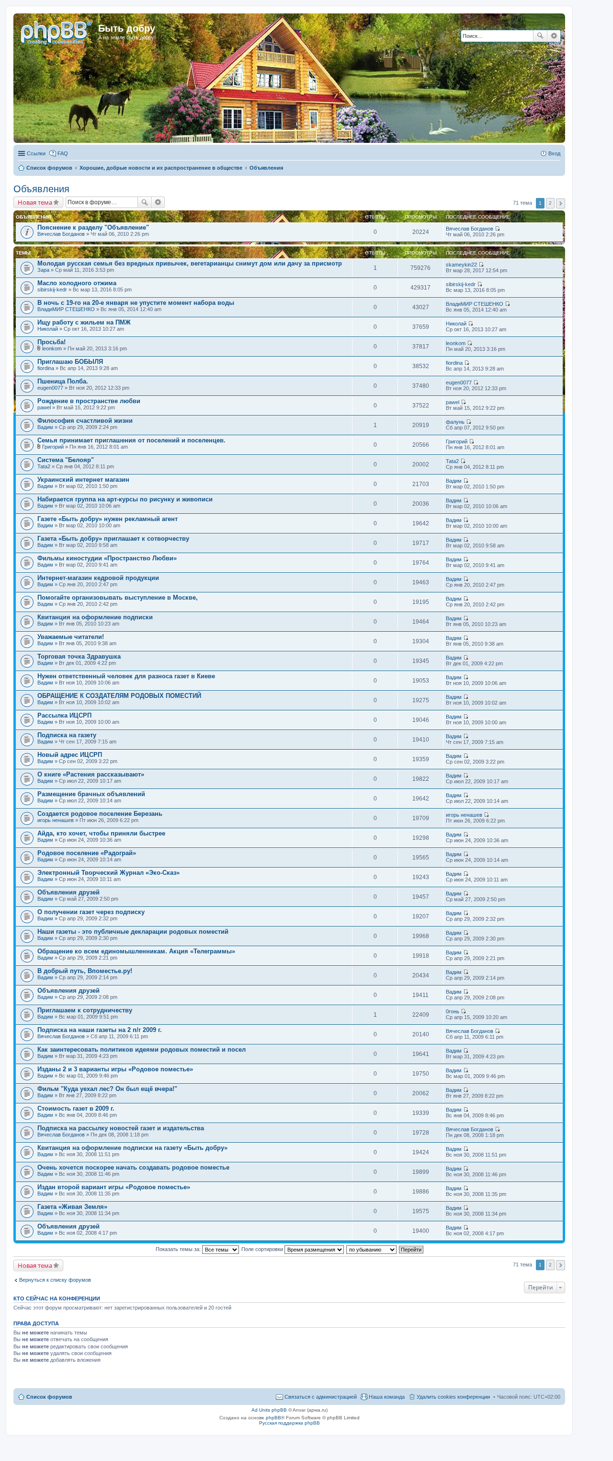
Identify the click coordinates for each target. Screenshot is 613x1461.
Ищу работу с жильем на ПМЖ (84, 322)
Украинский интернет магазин (83, 479)
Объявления (41, 189)
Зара (43, 270)
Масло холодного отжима (76, 283)
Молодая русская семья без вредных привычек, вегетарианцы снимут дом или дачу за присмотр (189, 263)
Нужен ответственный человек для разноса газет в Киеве (126, 676)
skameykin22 (461, 264)
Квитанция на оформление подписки (95, 617)
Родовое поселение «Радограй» (86, 853)
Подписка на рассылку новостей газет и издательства (120, 1128)
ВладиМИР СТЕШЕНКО (66, 309)
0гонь (452, 1011)
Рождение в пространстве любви (88, 401)
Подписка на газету (66, 735)
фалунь (455, 422)
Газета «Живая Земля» (72, 1206)
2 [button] (550, 203)
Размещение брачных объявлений (91, 794)
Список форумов (49, 1397)
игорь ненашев (55, 820)
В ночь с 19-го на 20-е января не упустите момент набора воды (135, 302)
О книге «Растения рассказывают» (90, 774)
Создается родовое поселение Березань (99, 813)
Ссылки (36, 153)
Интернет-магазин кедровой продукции (98, 577)
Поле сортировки (262, 1249)
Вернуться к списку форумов (55, 1280)
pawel (44, 407)
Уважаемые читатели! (70, 636)
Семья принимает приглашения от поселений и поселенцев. (131, 440)
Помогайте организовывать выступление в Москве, (117, 597)
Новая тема (35, 202)
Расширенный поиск (553, 36)
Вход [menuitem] (554, 153)
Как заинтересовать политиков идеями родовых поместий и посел (141, 1049)
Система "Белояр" (65, 460)
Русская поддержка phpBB (289, 1423)
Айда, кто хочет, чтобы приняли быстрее (101, 833)
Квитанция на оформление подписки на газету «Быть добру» (132, 1147)
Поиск (540, 36)
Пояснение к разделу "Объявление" (93, 227)
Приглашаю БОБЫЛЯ (70, 361)
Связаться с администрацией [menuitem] (320, 1397)
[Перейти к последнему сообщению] (497, 229)
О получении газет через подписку (91, 912)
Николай (47, 329)
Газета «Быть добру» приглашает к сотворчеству (113, 538)
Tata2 (43, 466)
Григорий (53, 447)
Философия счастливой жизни (85, 420)
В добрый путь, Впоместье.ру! (84, 970)
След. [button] (560, 203)
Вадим (45, 427)
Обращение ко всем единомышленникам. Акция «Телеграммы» (136, 951)
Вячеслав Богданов (61, 234)
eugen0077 (50, 388)
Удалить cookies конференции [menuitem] (453, 1397)
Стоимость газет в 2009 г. (75, 1108)
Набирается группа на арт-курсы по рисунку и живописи (125, 499)
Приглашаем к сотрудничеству (84, 1010)
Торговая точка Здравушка (79, 656)
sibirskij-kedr (52, 289)
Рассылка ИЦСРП (64, 715)
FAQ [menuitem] (62, 153)
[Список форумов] (57, 31)
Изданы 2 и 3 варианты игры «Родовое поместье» (115, 1069)
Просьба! (51, 342)
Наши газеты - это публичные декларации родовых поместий (132, 931)
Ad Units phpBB (269, 1410)
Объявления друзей (68, 892)
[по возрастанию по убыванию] (371, 1249)
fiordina (45, 368)
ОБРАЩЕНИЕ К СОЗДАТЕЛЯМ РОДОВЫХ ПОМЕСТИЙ (119, 695)
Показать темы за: (179, 1249)
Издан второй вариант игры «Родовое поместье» (113, 1187)
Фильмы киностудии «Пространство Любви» (107, 558)
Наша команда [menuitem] (387, 1397)
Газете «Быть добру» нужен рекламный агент (107, 518)
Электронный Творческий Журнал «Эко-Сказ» (108, 872)
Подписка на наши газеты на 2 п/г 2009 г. (99, 1029)
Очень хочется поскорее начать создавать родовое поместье (133, 1167)
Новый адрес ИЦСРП (69, 754)
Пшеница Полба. (62, 381)
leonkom (52, 348)
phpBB (273, 1417)
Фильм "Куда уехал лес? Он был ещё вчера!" (107, 1088)
